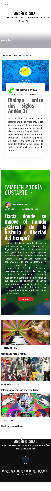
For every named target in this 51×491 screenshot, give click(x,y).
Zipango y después (12, 384)
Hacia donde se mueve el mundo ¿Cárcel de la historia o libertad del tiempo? (25, 226)
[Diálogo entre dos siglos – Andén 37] (25, 75)
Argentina (33, 94)
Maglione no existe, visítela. (14, 354)
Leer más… (25, 299)
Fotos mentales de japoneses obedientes (20, 390)
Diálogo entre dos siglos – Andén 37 (25, 105)
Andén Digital (25, 13)
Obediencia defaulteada (12, 426)
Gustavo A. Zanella (28, 90)
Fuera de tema (31, 209)
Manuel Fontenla (24, 204)
